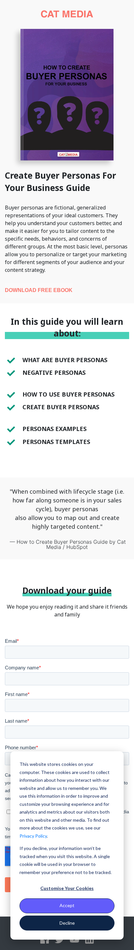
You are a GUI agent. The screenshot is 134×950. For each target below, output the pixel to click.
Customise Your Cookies (67, 888)
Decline (67, 923)
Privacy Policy (33, 836)
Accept (67, 905)
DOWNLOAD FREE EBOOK (39, 290)
